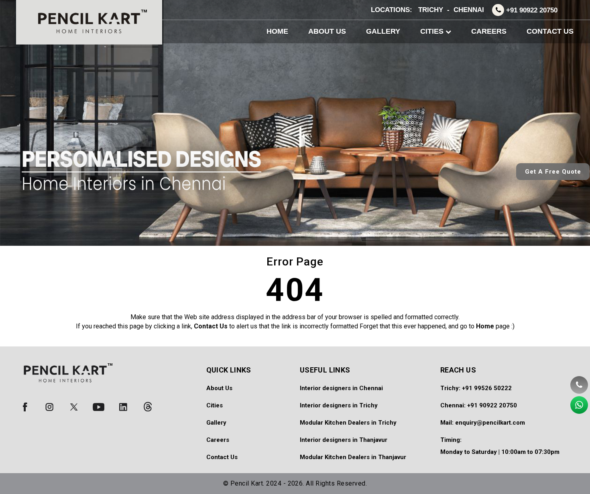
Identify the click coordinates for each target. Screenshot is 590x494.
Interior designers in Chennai (341, 388)
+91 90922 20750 (531, 10)
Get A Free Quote (553, 171)
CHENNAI (469, 10)
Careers (217, 439)
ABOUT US (327, 31)
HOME (277, 31)
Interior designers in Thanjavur (343, 439)
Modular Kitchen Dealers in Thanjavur (353, 457)
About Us (219, 388)
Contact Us (222, 457)
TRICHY (430, 10)
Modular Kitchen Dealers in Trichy (348, 422)
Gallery (216, 422)
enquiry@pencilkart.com (490, 422)
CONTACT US (550, 31)
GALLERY (383, 31)
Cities (214, 405)
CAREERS (489, 31)
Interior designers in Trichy (339, 405)
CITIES (433, 31)
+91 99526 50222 (487, 388)
